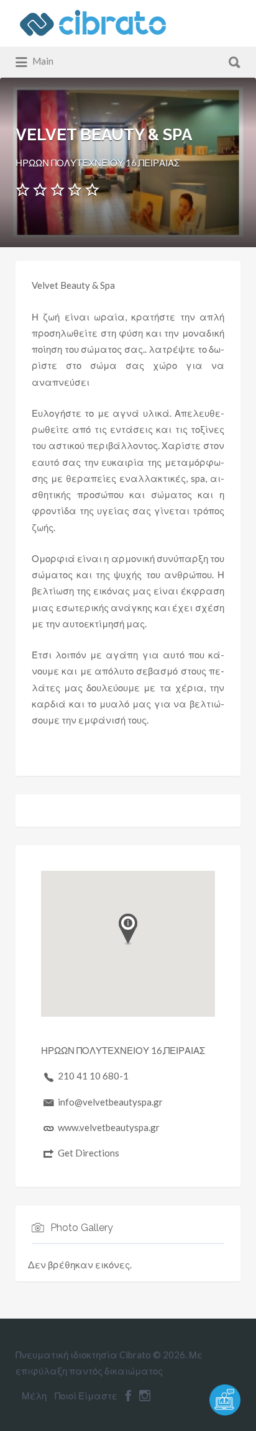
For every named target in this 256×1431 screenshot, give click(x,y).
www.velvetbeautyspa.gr (109, 1127)
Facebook (128, 1395)
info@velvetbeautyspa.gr (110, 1101)
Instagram (144, 1395)
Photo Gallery (81, 1227)
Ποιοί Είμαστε (86, 1395)
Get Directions (88, 1152)
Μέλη (34, 1395)
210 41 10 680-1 (93, 1075)
